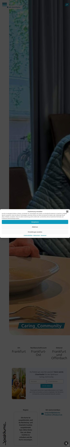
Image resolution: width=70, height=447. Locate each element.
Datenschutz (36, 235)
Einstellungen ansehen (35, 232)
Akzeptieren (35, 222)
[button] (67, 211)
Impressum (43, 235)
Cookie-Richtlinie (28, 235)
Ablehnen (35, 227)
